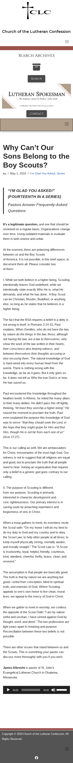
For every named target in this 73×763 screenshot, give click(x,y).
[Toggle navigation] (67, 41)
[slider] (62, 689)
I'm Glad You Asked (42, 173)
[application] (36, 690)
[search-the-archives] (36, 69)
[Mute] (53, 690)
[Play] (8, 690)
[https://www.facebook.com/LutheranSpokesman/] (36, 758)
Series (61, 173)
